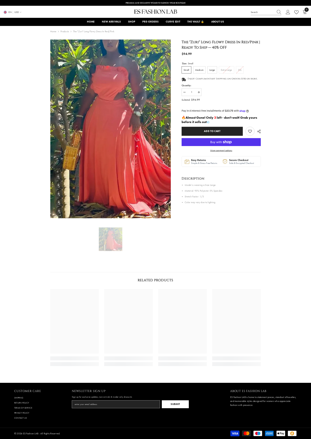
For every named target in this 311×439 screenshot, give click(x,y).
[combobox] (262, 12)
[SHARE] (257, 131)
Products (64, 31)
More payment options (221, 150)
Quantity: (186, 85)
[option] (110, 128)
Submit (175, 404)
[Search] (266, 12)
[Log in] (288, 12)
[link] (249, 131)
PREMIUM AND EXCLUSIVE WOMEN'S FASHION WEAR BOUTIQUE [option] (156, 3)
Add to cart (212, 131)
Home (53, 31)
